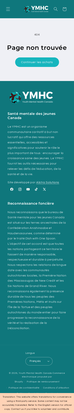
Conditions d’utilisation (56, 388)
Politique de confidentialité (24, 388)
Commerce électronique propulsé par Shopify (40, 377)
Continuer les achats (37, 62)
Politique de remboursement (43, 382)
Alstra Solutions (47, 182)
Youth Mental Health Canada (35, 373)
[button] (8, 9)
